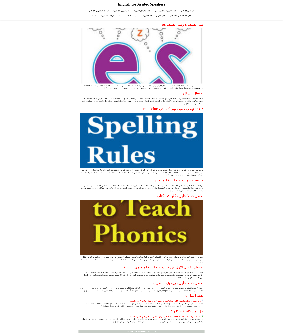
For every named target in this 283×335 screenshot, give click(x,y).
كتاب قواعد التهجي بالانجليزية (98, 11)
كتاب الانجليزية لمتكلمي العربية (165, 11)
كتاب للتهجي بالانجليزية (121, 11)
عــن (137, 16)
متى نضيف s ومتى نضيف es (182, 24)
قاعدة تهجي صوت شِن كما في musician (173, 109)
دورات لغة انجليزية (107, 16)
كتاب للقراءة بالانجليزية (142, 11)
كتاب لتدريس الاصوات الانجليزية (154, 16)
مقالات (94, 16)
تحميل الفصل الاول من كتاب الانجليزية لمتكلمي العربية (163, 267)
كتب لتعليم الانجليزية (187, 11)
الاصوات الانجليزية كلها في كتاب (180, 196)
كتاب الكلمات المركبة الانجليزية (180, 16)
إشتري (120, 16)
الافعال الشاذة (193, 93)
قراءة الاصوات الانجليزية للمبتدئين (178, 180)
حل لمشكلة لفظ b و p (186, 311)
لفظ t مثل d (194, 295)
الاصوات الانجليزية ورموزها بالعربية (178, 283)
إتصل (129, 16)
